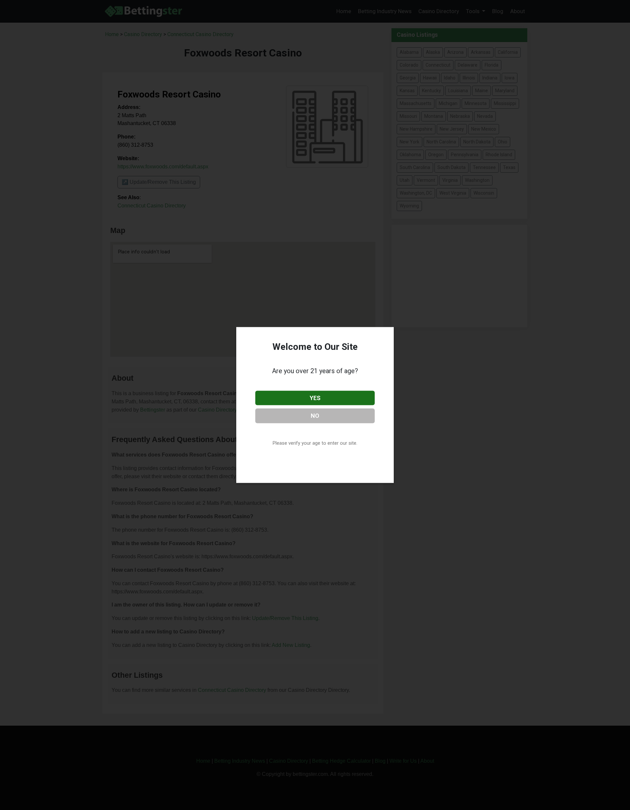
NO (315, 415)
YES (315, 397)
